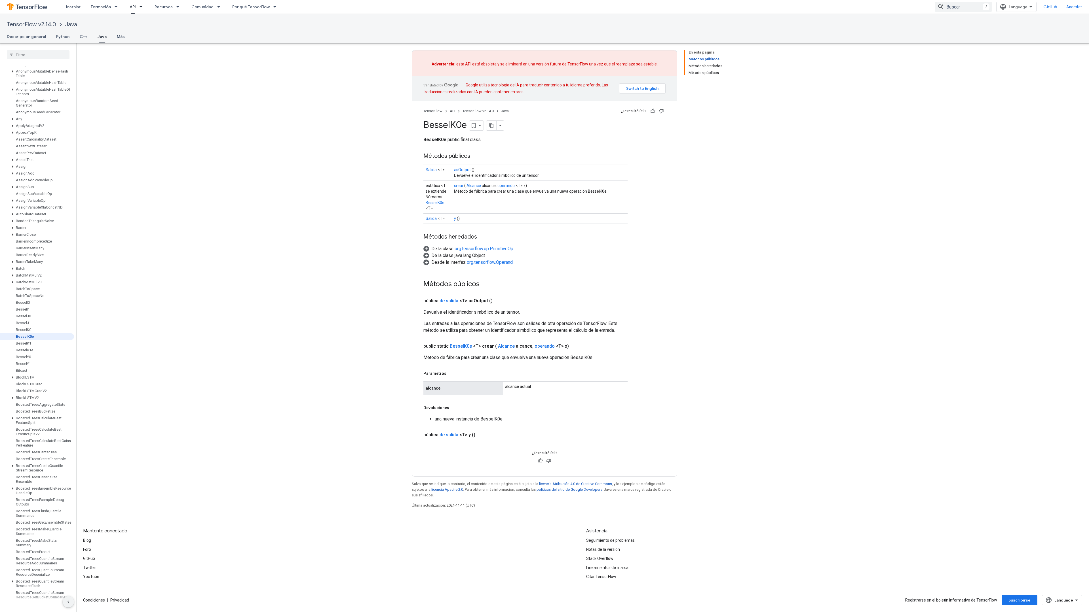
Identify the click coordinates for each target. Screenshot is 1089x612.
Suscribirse (1019, 600)
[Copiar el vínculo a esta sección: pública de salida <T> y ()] (482, 435)
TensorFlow (432, 111)
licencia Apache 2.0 (447, 489)
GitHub (1050, 6)
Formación (101, 6)
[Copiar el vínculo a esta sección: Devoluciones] (455, 407)
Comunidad (202, 6)
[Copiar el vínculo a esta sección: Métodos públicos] (476, 156)
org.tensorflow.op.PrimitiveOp (484, 248)
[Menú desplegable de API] (142, 7)
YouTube (91, 576)
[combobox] (963, 7)
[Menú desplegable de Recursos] (179, 7)
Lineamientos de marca (607, 567)
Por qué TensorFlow (251, 6)
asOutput (462, 169)
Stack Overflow (599, 558)
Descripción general (26, 36)
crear (458, 185)
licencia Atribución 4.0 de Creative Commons (575, 484)
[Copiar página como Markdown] (491, 125)
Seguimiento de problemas (610, 540)
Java (71, 24)
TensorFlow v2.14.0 (31, 24)
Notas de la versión (603, 549)
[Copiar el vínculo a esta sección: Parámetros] (452, 373)
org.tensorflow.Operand (490, 262)
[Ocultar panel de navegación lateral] (68, 601)
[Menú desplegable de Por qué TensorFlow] (276, 7)
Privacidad (119, 600)
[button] (37, 73)
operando (506, 185)
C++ (83, 36)
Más (121, 36)
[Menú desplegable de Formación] (117, 7)
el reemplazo (623, 64)
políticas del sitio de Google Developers (569, 489)
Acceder (1074, 7)
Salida (431, 169)
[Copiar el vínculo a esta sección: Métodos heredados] (482, 237)
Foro (87, 549)
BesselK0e (435, 202)
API (133, 6)
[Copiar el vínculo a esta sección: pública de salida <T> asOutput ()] (499, 301)
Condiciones (94, 600)
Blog (87, 540)
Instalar (73, 6)
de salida (449, 300)
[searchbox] (38, 54)
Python (62, 36)
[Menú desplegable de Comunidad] (220, 7)
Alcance (474, 185)
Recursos (164, 6)
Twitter (89, 567)
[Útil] (653, 111)
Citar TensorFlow (601, 576)
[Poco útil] (661, 111)
